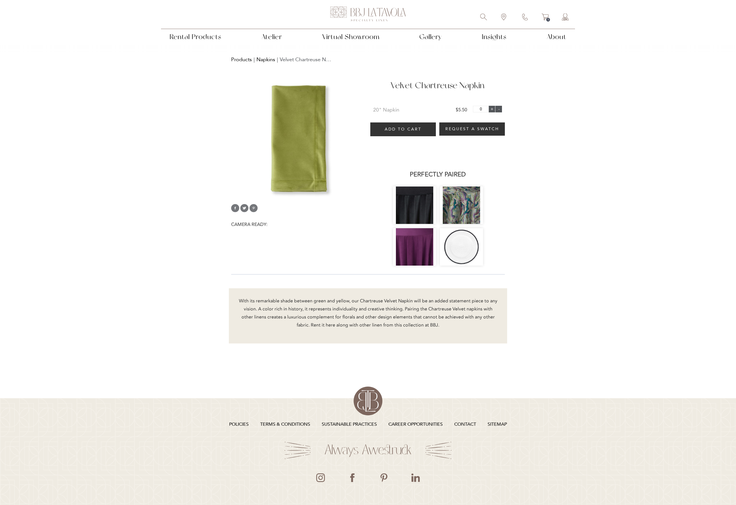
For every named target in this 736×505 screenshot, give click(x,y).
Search (484, 18)
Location (504, 18)
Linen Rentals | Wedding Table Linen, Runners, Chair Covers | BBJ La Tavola (368, 14)
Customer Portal (565, 18)
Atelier (272, 36)
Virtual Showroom (350, 36)
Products (241, 59)
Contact (525, 18)
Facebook (352, 477)
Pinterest (383, 477)
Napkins (265, 59)
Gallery (430, 36)
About (556, 36)
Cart (545, 17)
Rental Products (195, 36)
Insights (494, 36)
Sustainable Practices (349, 424)
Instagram (320, 477)
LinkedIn (415, 477)
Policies (239, 424)
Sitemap (497, 424)
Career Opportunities (415, 424)
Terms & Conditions (285, 424)
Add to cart (403, 129)
